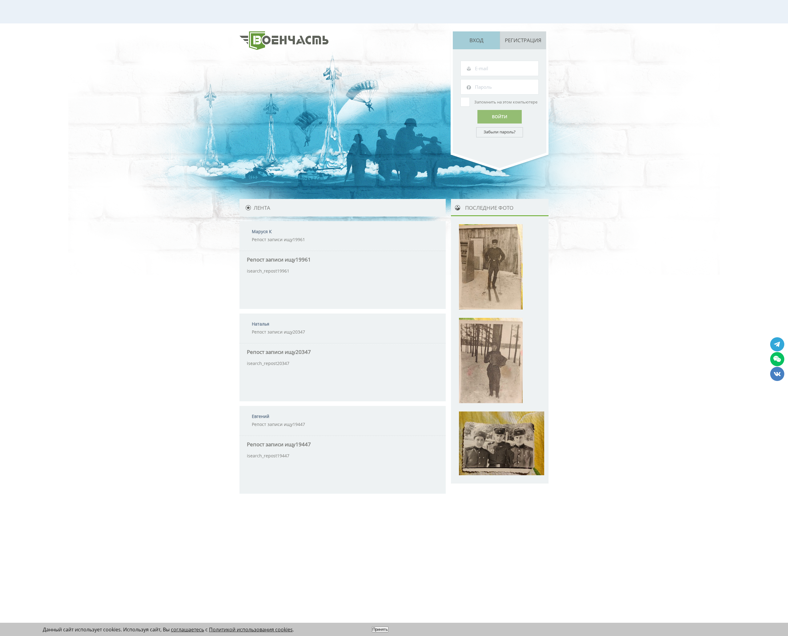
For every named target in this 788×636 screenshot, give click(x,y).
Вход (476, 40)
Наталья (260, 324)
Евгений (260, 416)
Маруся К (262, 231)
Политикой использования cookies (251, 629)
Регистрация (523, 40)
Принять (380, 629)
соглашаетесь (187, 629)
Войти (499, 117)
